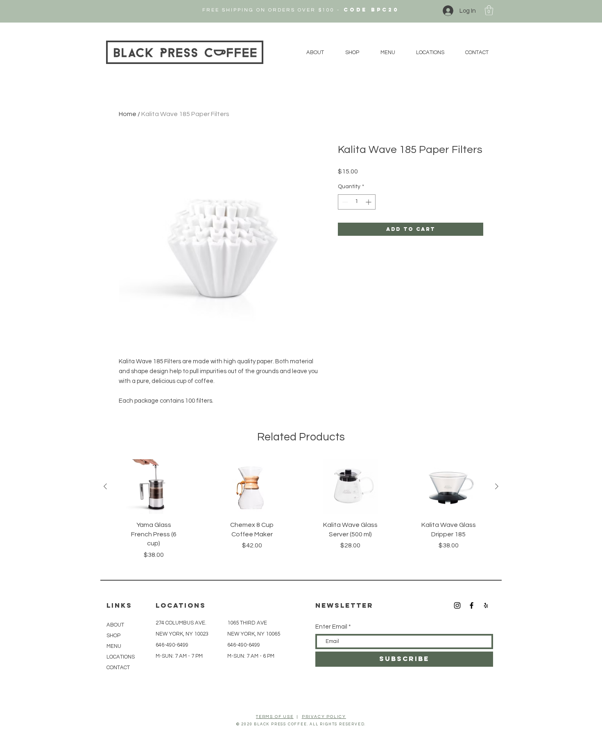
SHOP (113, 635)
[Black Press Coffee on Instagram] (457, 605)
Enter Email (331, 627)
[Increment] (369, 202)
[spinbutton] (356, 202)
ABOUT (115, 625)
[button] (489, 10)
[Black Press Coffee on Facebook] (471, 605)
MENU (113, 646)
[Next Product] (497, 486)
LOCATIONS (120, 657)
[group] (301, 513)
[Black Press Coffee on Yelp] (486, 605)
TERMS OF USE (275, 717)
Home (127, 114)
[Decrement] (344, 202)
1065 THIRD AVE (247, 623)
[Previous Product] (105, 486)
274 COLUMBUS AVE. (181, 623)
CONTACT (118, 667)
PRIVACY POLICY (324, 717)
